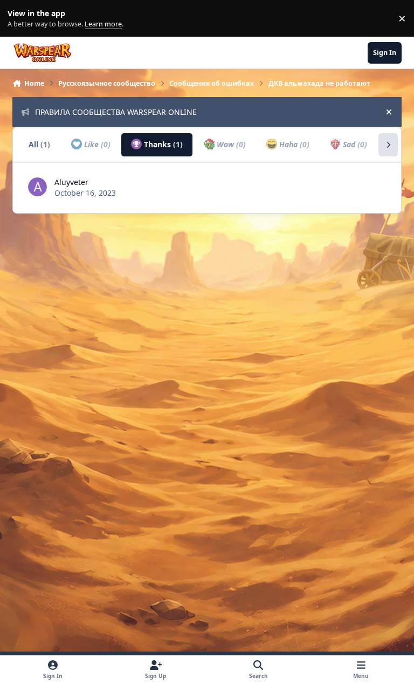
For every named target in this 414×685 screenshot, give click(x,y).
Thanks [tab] (162, 144)
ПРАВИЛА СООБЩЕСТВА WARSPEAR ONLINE (116, 112)
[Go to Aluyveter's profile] (37, 186)
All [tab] (39, 144)
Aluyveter (71, 182)
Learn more (21, 18)
